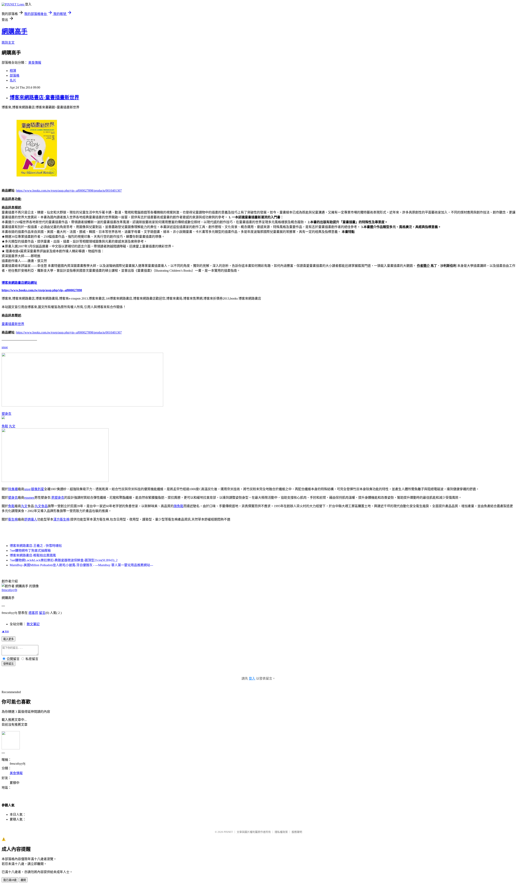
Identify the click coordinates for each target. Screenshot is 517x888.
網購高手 (14, 31)
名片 (13, 80)
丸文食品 (41, 506)
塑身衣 (6, 413)
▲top (5, 631)
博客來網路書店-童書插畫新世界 (44, 97)
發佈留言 (8, 663)
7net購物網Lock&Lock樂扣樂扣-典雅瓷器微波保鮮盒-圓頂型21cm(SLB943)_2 (64, 560)
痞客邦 (33, 613)
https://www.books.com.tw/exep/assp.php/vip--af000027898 (42, 290)
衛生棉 (13, 519)
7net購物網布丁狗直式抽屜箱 (30, 550)
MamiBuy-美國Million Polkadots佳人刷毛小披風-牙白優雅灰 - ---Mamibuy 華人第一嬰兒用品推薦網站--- (81, 565)
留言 (42, 613)
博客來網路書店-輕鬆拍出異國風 (33, 555)
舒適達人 (30, 519)
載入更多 (8, 639)
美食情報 (34, 62)
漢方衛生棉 (61, 519)
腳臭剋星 (37, 489)
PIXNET (228, 831)
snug (5, 347)
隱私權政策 (281, 831)
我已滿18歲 (10, 880)
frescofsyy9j (9, 590)
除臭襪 (13, 489)
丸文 (12, 426)
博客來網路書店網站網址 (19, 282)
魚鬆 (5, 426)
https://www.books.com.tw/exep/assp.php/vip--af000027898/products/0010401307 (69, 190)
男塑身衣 (57, 497)
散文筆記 (33, 624)
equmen (29, 497)
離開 (23, 880)
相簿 (13, 70)
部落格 (14, 75)
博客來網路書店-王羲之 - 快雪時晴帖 (36, 545)
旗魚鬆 (178, 506)
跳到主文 (8, 42)
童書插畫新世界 (13, 324)
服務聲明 (297, 831)
